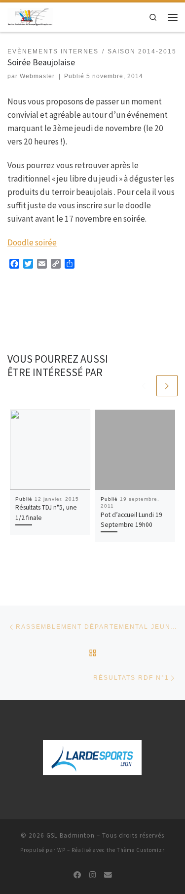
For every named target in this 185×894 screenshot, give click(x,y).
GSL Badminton (70, 835)
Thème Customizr (141, 850)
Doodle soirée (32, 242)
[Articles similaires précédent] (143, 385)
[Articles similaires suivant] (167, 385)
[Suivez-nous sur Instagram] (92, 875)
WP (61, 850)
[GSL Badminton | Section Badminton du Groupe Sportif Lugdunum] (30, 16)
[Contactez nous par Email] (108, 875)
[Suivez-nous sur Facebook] (77, 875)
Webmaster (37, 76)
